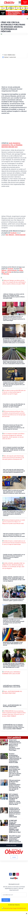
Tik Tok (9, 272)
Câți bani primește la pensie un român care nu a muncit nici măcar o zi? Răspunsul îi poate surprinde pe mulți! (14, 535)
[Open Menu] (20, 2)
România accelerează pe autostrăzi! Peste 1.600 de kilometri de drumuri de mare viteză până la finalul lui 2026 (14, 362)
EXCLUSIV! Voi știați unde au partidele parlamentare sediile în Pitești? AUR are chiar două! (15, 838)
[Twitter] (14, 874)
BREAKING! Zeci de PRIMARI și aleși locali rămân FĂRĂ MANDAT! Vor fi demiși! (13, 644)
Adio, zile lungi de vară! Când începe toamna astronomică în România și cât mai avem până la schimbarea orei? (14, 471)
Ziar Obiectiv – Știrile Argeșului (11, 269)
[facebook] (23, 11)
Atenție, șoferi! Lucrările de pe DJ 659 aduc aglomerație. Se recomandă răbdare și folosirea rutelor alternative (14, 492)
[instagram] (23, 14)
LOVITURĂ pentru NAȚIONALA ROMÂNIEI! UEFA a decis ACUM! (11, 686)
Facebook (13, 233)
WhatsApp (6, 274)
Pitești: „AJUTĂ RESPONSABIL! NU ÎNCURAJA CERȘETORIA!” (12, 705)
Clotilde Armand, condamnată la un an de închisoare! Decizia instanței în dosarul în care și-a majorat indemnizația (14, 556)
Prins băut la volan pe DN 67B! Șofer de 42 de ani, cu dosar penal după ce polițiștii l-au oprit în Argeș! (14, 405)
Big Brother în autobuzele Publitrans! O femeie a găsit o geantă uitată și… (13, 599)
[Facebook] (10, 874)
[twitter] (26, 11)
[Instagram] (17, 874)
